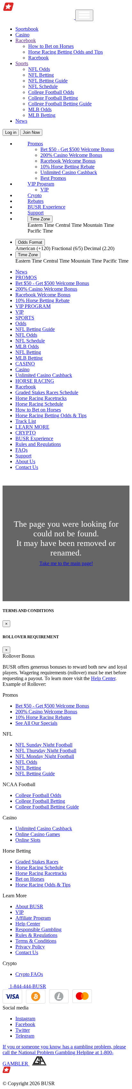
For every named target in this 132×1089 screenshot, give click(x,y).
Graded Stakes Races (36, 861)
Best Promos (53, 178)
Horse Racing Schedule (39, 404)
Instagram (25, 1018)
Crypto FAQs (29, 974)
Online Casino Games (37, 834)
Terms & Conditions (35, 941)
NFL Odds (39, 69)
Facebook (25, 1024)
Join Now (31, 132)
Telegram (24, 1036)
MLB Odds (40, 109)
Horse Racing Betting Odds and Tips (65, 52)
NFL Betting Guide (48, 80)
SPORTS (24, 317)
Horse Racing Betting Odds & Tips (51, 415)
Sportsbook (26, 29)
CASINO (25, 363)
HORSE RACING (34, 381)
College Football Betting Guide (60, 103)
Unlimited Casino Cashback (68, 172)
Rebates (36, 201)
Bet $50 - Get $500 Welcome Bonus (77, 149)
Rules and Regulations (38, 444)
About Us (25, 461)
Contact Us (26, 467)
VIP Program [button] (41, 184)
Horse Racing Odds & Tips (42, 884)
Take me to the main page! (66, 563)
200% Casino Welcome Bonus (71, 155)
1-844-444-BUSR (27, 986)
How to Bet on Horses (51, 46)
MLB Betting (41, 115)
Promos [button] (35, 143)
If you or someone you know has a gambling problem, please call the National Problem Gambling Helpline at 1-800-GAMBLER (64, 1055)
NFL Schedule (43, 86)
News (21, 121)
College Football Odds (51, 92)
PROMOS (26, 277)
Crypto (35, 195)
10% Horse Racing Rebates (43, 717)
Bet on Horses (29, 879)
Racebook (38, 57)
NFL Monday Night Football (44, 756)
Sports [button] (21, 63)
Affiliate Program (33, 918)
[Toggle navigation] (84, 15)
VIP (44, 189)
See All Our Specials (36, 723)
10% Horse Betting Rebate (67, 166)
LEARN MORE (32, 427)
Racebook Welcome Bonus (67, 161)
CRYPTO (25, 432)
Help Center (103, 678)
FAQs (21, 450)
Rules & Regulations (36, 935)
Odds (20, 323)
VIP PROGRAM (33, 306)
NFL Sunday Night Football (43, 745)
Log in (10, 132)
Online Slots (27, 840)
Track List (25, 421)
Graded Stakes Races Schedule (46, 392)
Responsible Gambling (38, 929)
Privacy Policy (30, 946)
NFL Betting (41, 75)
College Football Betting (53, 98)
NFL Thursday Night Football (45, 750)
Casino (22, 34)
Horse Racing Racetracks (41, 398)
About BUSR (29, 906)
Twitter (22, 1030)
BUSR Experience (46, 207)
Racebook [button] (25, 40)
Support (36, 212)
